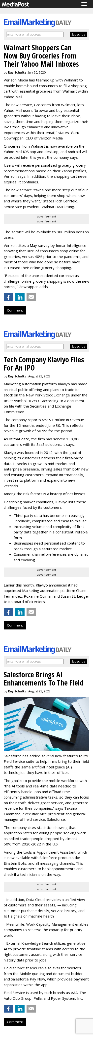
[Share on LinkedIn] (20, 297)
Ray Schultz (17, 72)
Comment (15, 310)
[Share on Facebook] (8, 297)
